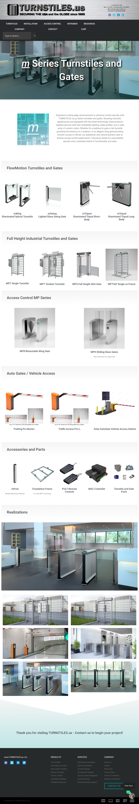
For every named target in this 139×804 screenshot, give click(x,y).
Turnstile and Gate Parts (124, 490)
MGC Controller (96, 488)
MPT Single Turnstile (17, 283)
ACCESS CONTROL (52, 24)
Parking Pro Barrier (24, 429)
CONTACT (52, 29)
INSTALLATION (30, 24)
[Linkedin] (118, 15)
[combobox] (17, 36)
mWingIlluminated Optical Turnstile (17, 215)
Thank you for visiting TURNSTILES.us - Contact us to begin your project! (69, 733)
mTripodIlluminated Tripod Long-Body (121, 216)
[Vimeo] (114, 15)
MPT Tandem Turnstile (52, 284)
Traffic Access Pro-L (69, 429)
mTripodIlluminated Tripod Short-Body (87, 216)
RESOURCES (89, 24)
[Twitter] (123, 15)
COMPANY (19, 29)
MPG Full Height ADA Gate (86, 284)
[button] (130, 795)
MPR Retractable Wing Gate (35, 351)
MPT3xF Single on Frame (121, 284)
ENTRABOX (72, 24)
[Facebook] (110, 15)
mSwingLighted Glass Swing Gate (52, 215)
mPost (15, 488)
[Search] (33, 36)
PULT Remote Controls (69, 490)
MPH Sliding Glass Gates (104, 352)
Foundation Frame (42, 488)
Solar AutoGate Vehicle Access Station (115, 429)
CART (83, 29)
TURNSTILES (12, 24)
